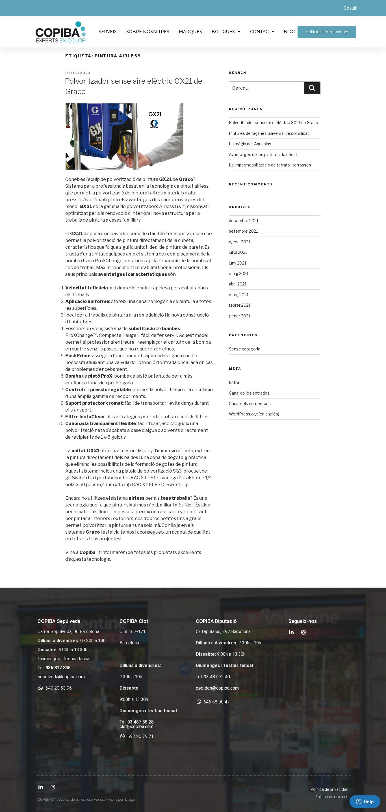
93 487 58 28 (140, 722)
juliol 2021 (238, 252)
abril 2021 (237, 284)
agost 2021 (239, 241)
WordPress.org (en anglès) (254, 414)
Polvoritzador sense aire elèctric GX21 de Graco (273, 122)
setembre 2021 (243, 231)
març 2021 (238, 294)
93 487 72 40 (217, 676)
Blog (290, 31)
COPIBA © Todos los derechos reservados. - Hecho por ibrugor (87, 799)
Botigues (223, 31)
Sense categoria (244, 349)
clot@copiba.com (136, 726)
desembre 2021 (243, 220)
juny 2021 (237, 263)
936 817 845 (58, 667)
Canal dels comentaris (250, 403)
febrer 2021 (239, 305)
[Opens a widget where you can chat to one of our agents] (364, 802)
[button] (327, 32)
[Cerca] (312, 88)
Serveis (108, 31)
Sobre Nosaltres (147, 31)
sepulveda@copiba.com (61, 676)
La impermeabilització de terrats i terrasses (270, 165)
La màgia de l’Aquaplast (251, 143)
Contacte (262, 31)
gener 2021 (239, 315)
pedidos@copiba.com (217, 688)
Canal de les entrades (249, 393)
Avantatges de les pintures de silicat (263, 154)
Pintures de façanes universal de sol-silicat (269, 133)
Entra (234, 382)
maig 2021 (238, 273)
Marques (190, 31)
